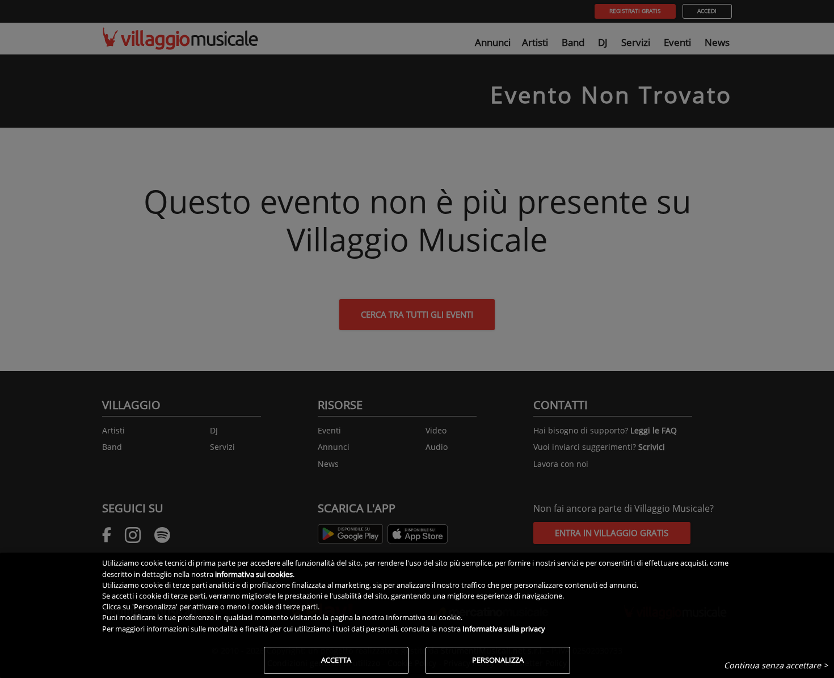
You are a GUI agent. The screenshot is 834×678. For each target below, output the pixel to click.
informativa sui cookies (254, 574)
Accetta (336, 660)
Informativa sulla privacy (503, 629)
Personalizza (498, 660)
